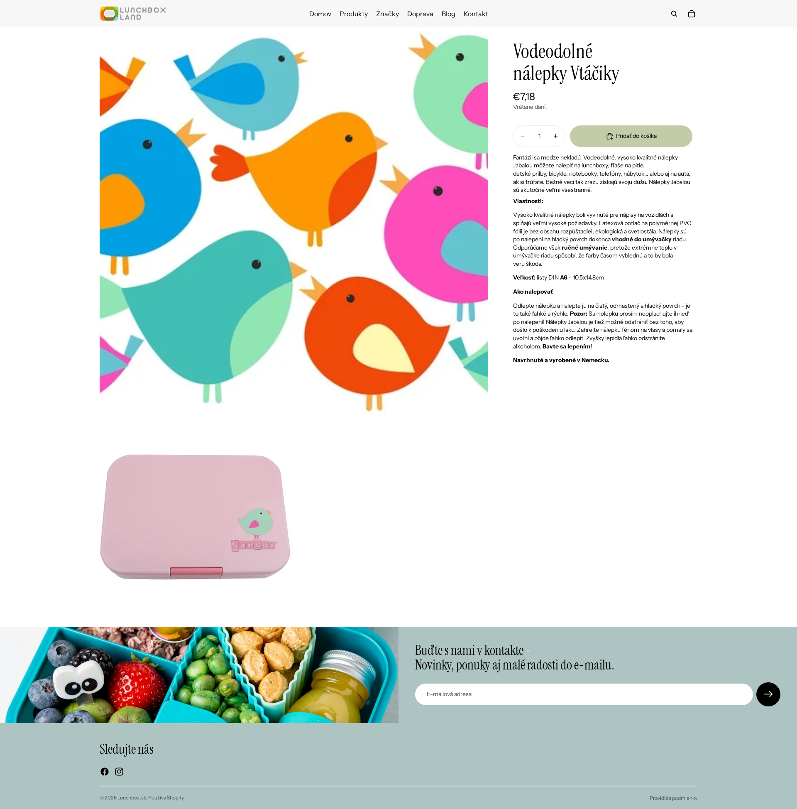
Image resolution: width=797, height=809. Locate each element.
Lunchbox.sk (131, 797)
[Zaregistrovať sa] (768, 694)
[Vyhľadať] (674, 14)
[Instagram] (119, 772)
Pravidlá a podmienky (673, 798)
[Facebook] (105, 772)
